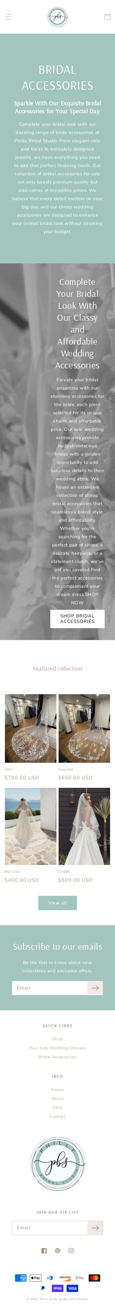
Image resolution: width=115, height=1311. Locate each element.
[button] (8, 17)
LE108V (64, 871)
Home (57, 1090)
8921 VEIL (13, 871)
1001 (8, 769)
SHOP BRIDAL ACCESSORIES (77, 618)
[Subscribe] (95, 988)
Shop (57, 1039)
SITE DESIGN (79, 1299)
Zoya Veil (65, 769)
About (57, 1098)
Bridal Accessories (58, 1057)
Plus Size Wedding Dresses (57, 1048)
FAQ (57, 1108)
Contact (57, 1116)
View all (57, 903)
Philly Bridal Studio (54, 1299)
